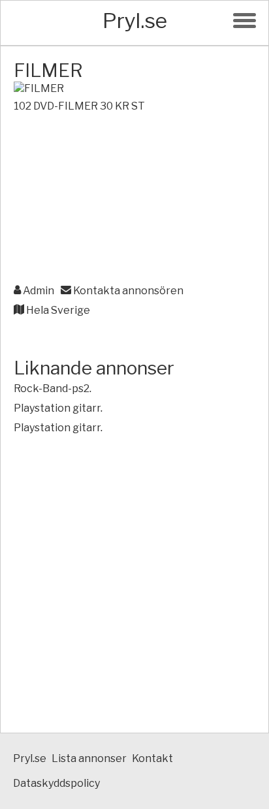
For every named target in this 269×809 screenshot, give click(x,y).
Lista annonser (89, 758)
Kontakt (152, 758)
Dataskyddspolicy (56, 783)
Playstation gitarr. (58, 408)
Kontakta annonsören (127, 290)
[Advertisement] (134, 199)
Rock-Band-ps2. (52, 388)
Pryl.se (135, 20)
